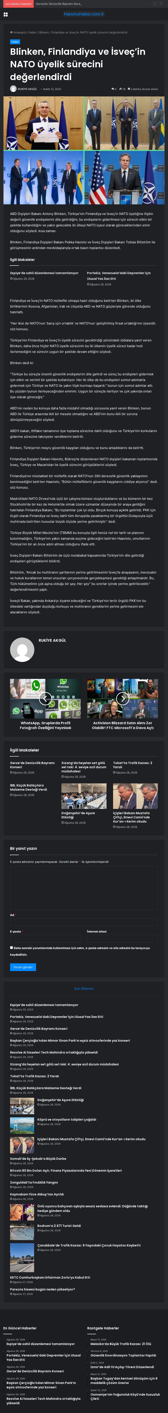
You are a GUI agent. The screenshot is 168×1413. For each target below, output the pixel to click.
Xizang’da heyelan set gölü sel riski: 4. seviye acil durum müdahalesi (83, 767)
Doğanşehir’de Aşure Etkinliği (78, 815)
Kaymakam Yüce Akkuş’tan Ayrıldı (37, 1194)
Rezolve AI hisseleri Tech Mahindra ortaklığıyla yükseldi (54, 1052)
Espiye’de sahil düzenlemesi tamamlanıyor (44, 273)
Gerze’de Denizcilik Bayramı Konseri (60, 3)
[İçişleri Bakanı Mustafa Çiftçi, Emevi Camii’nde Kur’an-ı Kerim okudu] (135, 796)
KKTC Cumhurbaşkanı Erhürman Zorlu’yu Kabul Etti (50, 1277)
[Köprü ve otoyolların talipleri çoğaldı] (22, 1125)
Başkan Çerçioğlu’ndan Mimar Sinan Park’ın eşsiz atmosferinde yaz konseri (70, 1040)
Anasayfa (19, 32)
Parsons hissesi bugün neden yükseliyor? (42, 1289)
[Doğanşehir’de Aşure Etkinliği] (83, 796)
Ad (13, 915)
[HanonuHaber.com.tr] (84, 14)
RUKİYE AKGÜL (27, 89)
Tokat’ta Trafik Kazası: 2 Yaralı (132, 765)
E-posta (16, 931)
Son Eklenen (84, 988)
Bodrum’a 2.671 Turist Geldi (59, 1226)
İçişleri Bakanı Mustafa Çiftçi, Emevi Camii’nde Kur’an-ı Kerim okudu (131, 817)
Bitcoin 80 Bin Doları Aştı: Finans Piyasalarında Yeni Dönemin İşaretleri (66, 1170)
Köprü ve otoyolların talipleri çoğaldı (66, 1119)
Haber (32, 32)
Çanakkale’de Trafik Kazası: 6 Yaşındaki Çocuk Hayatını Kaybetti (89, 1245)
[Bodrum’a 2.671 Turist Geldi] (22, 1232)
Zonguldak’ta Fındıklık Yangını (34, 1182)
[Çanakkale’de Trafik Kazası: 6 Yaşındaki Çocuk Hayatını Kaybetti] (22, 1257)
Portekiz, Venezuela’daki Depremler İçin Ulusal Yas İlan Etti (56, 1017)
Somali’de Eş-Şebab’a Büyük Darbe (38, 1158)
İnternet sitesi (97, 931)
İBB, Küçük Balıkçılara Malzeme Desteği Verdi (28, 787)
